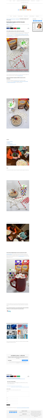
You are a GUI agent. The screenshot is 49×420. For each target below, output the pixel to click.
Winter (19, 378)
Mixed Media (17, 18)
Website (7, 402)
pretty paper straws (9, 143)
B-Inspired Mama (24, 7)
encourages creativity (16, 81)
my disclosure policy (20, 75)
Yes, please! (25, 360)
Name (7, 397)
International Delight (9, 254)
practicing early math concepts (24, 81)
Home (7, 18)
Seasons (15, 378)
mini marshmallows (10, 141)
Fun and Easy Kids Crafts (12, 18)
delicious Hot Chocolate (13, 144)
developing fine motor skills (11, 82)
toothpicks (8, 142)
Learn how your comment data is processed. (23, 407)
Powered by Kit (17, 362)
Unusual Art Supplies (17, 378)
